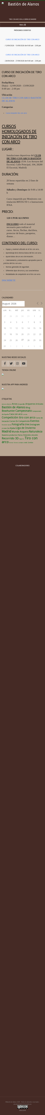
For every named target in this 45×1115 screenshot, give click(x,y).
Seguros (21, 439)
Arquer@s (21, 404)
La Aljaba (11, 428)
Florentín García (6, 425)
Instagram (35, 424)
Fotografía (18, 424)
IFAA (27, 424)
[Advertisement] (22, 1068)
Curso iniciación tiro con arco (16, 113)
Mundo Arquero (20, 431)
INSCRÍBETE (8, 280)
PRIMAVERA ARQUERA (30, 435)
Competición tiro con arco (18, 417)
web (25, 442)
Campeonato (23, 410)
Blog (28, 407)
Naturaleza (35, 431)
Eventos (34, 420)
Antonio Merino (6, 404)
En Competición (23, 421)
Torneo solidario (19, 442)
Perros (20, 435)
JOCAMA (4, 428)
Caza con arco (15, 414)
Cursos (12, 421)
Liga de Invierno (26, 427)
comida (25, 414)
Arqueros (30, 403)
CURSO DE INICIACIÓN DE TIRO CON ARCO (22, 39)
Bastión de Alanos (13, 407)
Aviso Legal (22, 1110)
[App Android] (3, 389)
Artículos (39, 404)
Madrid (6, 431)
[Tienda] (3, 375)
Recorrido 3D (10, 438)
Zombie (30, 442)
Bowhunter (8, 410)
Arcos (15, 404)
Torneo (11, 442)
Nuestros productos (9, 435)
